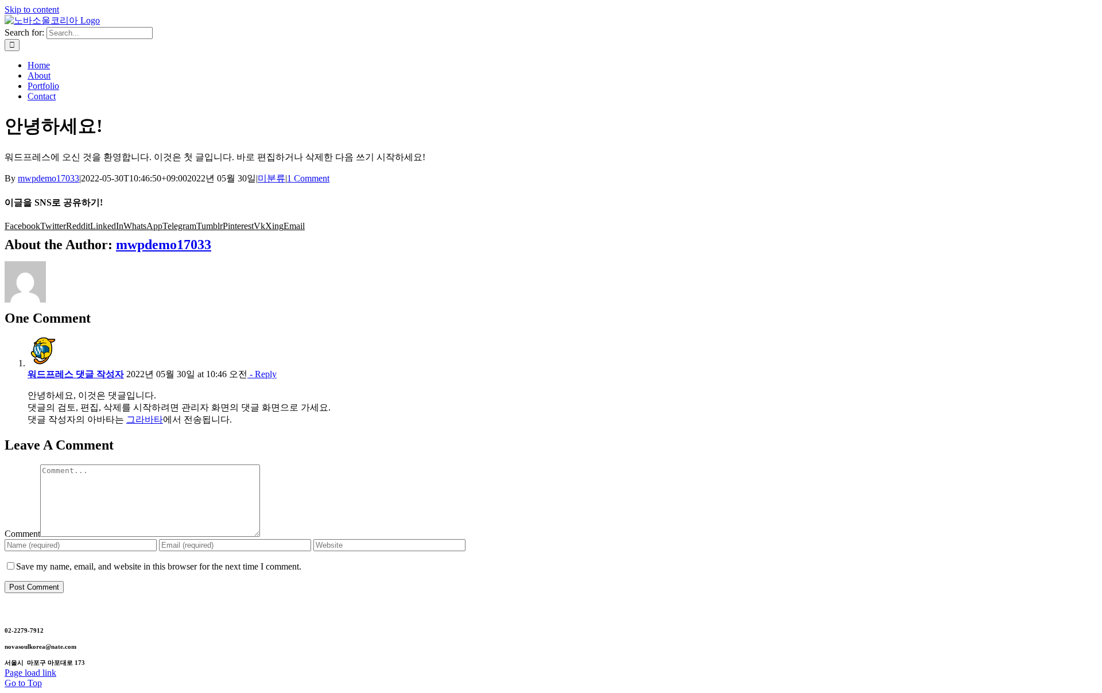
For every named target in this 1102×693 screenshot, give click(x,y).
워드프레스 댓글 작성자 (76, 374)
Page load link (30, 672)
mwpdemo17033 (48, 178)
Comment (22, 534)
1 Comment (308, 178)
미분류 (271, 178)
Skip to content (32, 9)
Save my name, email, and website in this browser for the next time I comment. (158, 566)
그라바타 (144, 419)
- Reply (262, 374)
